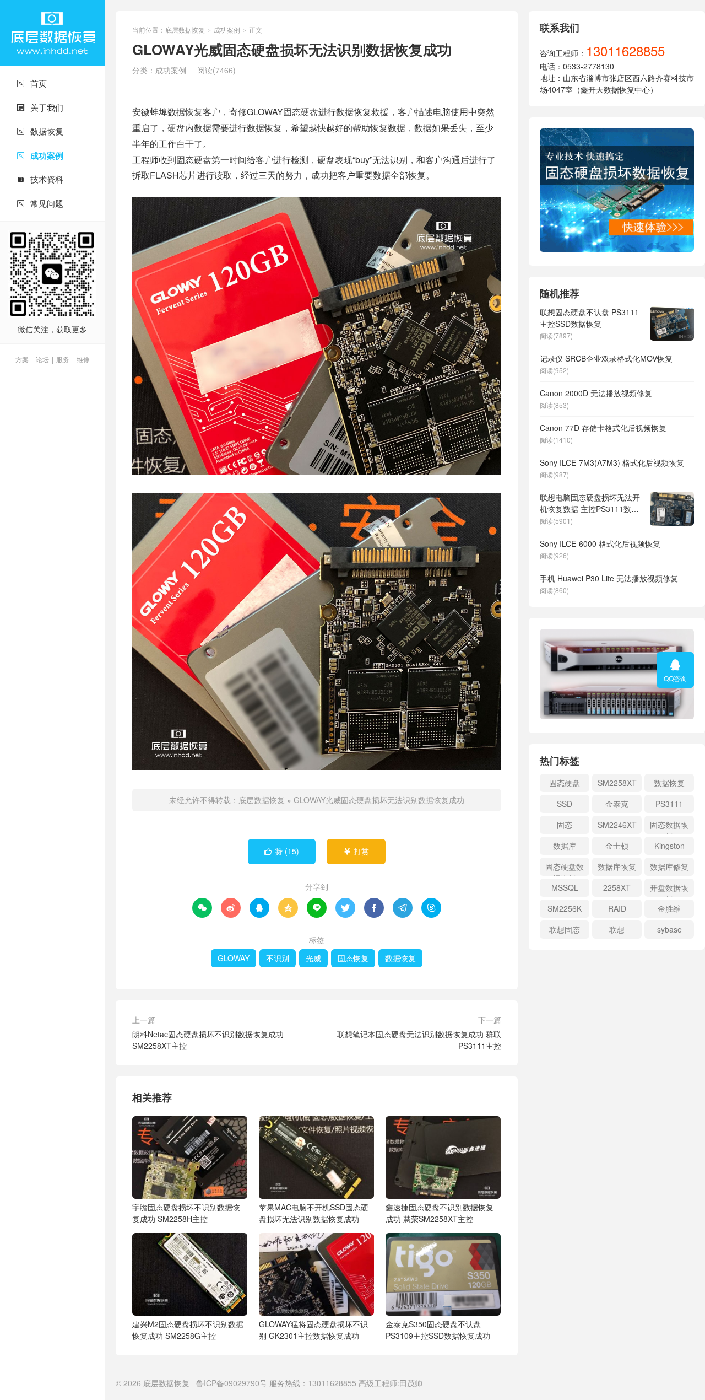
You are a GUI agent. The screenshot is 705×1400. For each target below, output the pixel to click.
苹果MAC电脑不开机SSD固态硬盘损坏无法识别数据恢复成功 (313, 1213)
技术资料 (40, 179)
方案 (22, 359)
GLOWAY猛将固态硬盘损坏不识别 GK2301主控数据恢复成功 (313, 1329)
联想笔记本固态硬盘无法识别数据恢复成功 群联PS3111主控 (419, 1040)
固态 (564, 824)
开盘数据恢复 (669, 889)
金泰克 (616, 803)
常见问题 (40, 203)
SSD (564, 803)
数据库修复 (669, 866)
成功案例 (40, 155)
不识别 (277, 957)
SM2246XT (617, 824)
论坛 (42, 359)
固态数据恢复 (669, 826)
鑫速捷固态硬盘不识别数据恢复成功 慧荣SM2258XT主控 (440, 1213)
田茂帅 (410, 1382)
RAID (617, 908)
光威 (313, 957)
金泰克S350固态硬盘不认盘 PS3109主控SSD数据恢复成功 (438, 1329)
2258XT (617, 887)
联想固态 (564, 929)
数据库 (564, 845)
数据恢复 (40, 131)
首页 (32, 83)
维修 (83, 359)
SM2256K (564, 908)
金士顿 (616, 845)
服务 (62, 359)
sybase (669, 929)
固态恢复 (353, 957)
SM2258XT (617, 782)
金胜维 (669, 908)
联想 (617, 929)
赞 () (281, 851)
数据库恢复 (617, 866)
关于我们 (40, 107)
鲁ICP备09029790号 (231, 1382)
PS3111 (669, 803)
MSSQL (564, 887)
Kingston (669, 845)
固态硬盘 (564, 782)
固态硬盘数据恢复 (564, 868)
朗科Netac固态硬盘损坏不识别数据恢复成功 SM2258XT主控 (208, 1040)
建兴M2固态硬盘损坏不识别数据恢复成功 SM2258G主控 (187, 1329)
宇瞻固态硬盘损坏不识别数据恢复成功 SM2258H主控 (186, 1213)
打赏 (356, 851)
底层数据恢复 (52, 33)
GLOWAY (234, 957)
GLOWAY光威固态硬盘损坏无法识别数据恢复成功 (379, 799)
